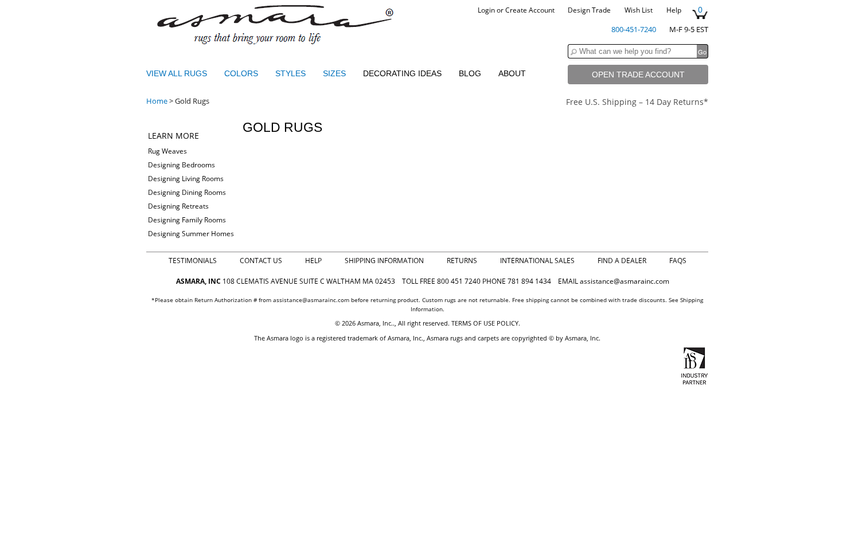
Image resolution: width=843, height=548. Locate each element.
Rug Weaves (167, 151)
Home (156, 101)
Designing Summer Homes (191, 233)
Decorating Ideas (402, 73)
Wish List (639, 10)
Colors (242, 73)
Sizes (335, 73)
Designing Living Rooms (186, 178)
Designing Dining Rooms (187, 192)
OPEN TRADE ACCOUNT (638, 74)
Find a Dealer (622, 260)
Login (486, 10)
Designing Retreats (178, 206)
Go (702, 51)
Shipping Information (384, 260)
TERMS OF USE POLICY (484, 323)
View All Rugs (176, 73)
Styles (291, 73)
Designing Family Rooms (187, 220)
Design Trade (589, 10)
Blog (470, 73)
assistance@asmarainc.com (624, 281)
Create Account (530, 10)
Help (673, 10)
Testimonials (193, 260)
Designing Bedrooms (181, 165)
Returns (462, 260)
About (512, 73)
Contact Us (261, 260)
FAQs (677, 260)
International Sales (537, 260)
